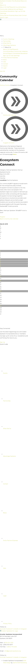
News (16, 15)
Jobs (20, 15)
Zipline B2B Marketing (20, 662)
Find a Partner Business (7, 15)
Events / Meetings (8, 39)
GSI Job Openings (14, 55)
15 (0, 280)
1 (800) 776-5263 (12, 647)
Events (7, 85)
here (14, 154)
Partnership (6, 41)
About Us (3, 5)
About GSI (3, 7)
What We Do (7, 43)
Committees (4, 11)
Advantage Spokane (9, 45)
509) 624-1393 (9, 642)
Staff (8, 7)
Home (2, 85)
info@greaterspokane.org (13, 651)
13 (0, 276)
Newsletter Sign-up (14, 11)
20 (1, 291)
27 (1, 305)
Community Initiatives (6, 9)
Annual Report (18, 9)
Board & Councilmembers (18, 7)
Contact (24, 15)
